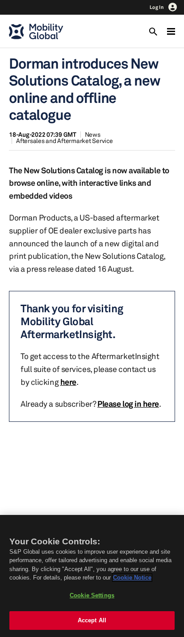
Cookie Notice (132, 577)
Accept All (92, 620)
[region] (92, 576)
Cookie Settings (92, 595)
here (68, 382)
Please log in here (128, 403)
